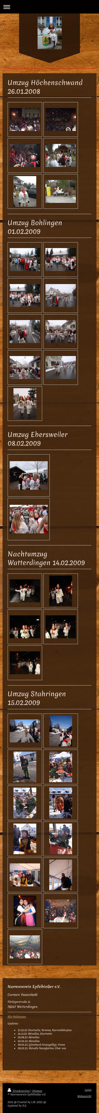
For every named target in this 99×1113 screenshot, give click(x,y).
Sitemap (37, 1091)
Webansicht (84, 1096)
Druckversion (21, 1091)
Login (88, 1090)
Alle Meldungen (17, 1017)
